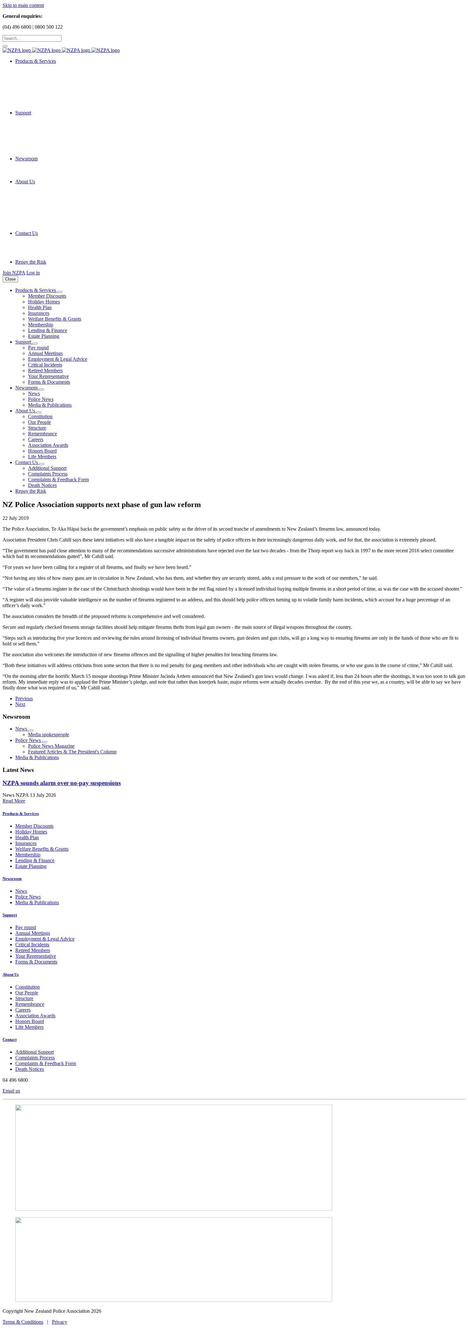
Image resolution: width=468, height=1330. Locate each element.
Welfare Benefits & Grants (54, 319)
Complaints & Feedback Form (58, 479)
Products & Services (21, 813)
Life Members (42, 456)
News (34, 393)
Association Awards (48, 445)
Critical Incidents (45, 364)
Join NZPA (14, 272)
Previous (24, 698)
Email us (11, 1091)
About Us (11, 974)
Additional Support (47, 468)
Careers (35, 439)
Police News (40, 399)
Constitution (40, 416)
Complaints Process (47, 473)
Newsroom (12, 878)
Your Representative (48, 376)
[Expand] (59, 292)
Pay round (38, 347)
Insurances (38, 313)
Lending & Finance (47, 330)
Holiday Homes (44, 301)
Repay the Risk (30, 262)
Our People (39, 422)
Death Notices (42, 485)
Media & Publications (50, 405)
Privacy (59, 1322)
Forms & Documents (49, 382)
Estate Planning (43, 336)
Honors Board (42, 451)
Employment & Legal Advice (57, 359)
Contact (10, 1039)
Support (10, 914)
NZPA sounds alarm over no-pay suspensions (62, 783)
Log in (33, 272)
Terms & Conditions (23, 1322)
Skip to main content (23, 5)
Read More (14, 800)
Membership (40, 324)
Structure (37, 428)
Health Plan (40, 307)
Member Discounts (47, 296)
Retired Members (45, 370)
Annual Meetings (45, 353)
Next (20, 704)
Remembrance (42, 433)
